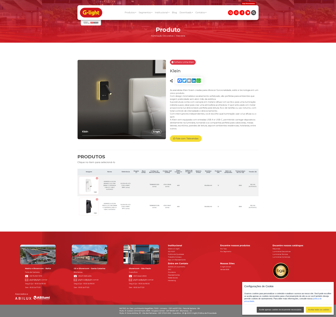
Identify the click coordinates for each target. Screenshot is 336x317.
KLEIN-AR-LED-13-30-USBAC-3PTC (126, 206)
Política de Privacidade (207, 313)
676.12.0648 (167, 185)
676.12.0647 (167, 206)
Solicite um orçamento (176, 267)
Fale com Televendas (186, 138)
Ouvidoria (172, 272)
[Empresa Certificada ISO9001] (91, 23)
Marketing (172, 280)
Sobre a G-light (174, 249)
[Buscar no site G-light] (253, 12)
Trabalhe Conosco (175, 257)
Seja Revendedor (248, 3)
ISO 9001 (171, 251)
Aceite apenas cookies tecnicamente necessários (280, 309)
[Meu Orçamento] (247, 12)
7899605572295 (154, 206)
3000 (240, 185)
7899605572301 (154, 185)
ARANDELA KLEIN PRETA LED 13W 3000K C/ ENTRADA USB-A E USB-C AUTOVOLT (109, 206)
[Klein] (121, 99)
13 (218, 185)
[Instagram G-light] (236, 12)
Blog (174, 12)
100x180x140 (208, 185)
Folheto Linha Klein (183, 62)
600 (178, 185)
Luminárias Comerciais (281, 257)
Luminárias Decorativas (282, 251)
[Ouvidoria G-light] (230, 12)
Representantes (174, 275)
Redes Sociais (173, 278)
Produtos (130, 12)
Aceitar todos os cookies (318, 309)
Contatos (200, 12)
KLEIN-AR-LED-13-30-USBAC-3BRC (126, 185)
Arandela (180, 36)
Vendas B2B (224, 269)
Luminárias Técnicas (280, 254)
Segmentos (145, 12)
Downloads (185, 12)
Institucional (161, 12)
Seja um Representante (177, 260)
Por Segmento (225, 251)
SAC (169, 269)
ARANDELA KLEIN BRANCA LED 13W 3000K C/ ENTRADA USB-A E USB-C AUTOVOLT (109, 185)
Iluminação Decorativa (162, 36)
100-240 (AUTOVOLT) (252, 185)
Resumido (276, 249)
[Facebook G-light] (242, 12)
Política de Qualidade (176, 254)
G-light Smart (225, 267)
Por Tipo (223, 249)
